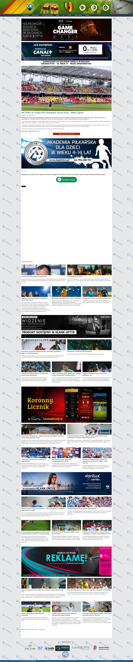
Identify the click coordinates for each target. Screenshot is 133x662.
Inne (63, 15)
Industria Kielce (35, 15)
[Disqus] (66, 204)
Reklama (87, 15)
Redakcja (34, 661)
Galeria (69, 15)
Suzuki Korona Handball (47, 15)
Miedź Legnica (34, 629)
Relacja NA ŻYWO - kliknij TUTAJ (66, 134)
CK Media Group (108, 661)
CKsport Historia (78, 15)
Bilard (57, 15)
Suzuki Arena (42, 629)
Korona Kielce (25, 15)
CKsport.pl (30, 661)
